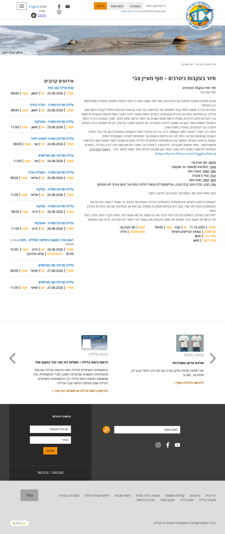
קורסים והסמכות (175, 495)
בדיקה (100, 6)
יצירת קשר (43, 472)
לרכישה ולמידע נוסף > (189, 383)
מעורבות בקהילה (69, 495)
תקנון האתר (167, 500)
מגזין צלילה (187, 500)
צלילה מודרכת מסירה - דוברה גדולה (52, 105)
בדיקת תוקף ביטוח (155, 6)
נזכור (29, 495)
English (34, 6)
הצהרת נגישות (146, 500)
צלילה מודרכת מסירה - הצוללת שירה (51, 172)
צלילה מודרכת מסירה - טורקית (55, 189)
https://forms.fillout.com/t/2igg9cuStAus (185, 154)
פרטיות (130, 11)
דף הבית (210, 495)
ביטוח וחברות (123, 495)
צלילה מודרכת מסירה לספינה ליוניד (52, 138)
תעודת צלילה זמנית (148, 495)
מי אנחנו (195, 495)
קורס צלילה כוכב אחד (61, 88)
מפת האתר (57, 472)
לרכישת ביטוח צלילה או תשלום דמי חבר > (80, 391)
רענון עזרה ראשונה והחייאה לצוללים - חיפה (47, 240)
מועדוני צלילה (207, 500)
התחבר (41, 15)
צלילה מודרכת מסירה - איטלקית (54, 121)
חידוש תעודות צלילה (96, 495)
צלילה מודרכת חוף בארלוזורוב (56, 155)
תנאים (124, 11)
